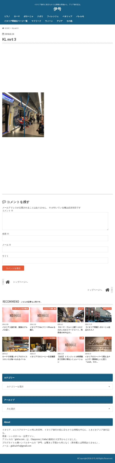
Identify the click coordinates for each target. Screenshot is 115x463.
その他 (69, 21)
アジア (60, 21)
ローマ (17, 16)
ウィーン (49, 21)
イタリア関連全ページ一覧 (16, 21)
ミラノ (7, 16)
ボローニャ (28, 16)
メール (6, 245)
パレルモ (80, 16)
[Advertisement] (57, 69)
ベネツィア (67, 16)
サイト (5, 256)
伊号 (57, 8)
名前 (5, 234)
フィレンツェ (53, 16)
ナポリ (40, 16)
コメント (7, 210)
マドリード (36, 21)
